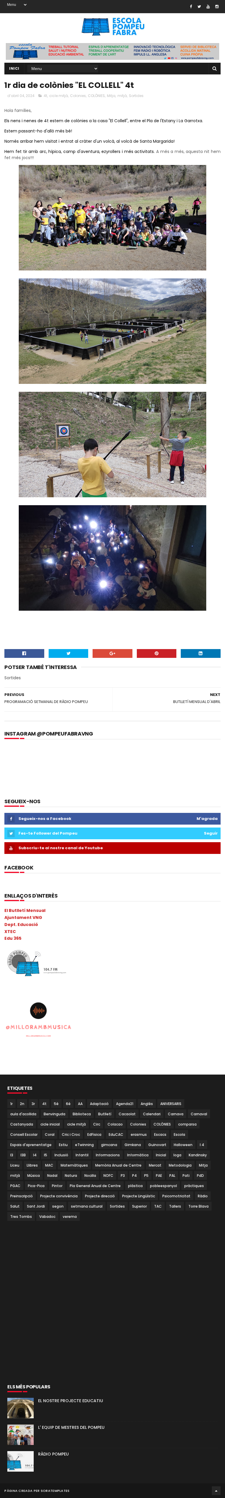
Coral (49, 1134)
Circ (96, 1124)
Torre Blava (198, 1206)
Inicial (161, 1155)
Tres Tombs (21, 1216)
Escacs (160, 1134)
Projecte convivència (59, 1196)
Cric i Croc (71, 1134)
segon (58, 1206)
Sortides (136, 95)
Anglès (147, 1103)
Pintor (57, 1185)
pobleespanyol (163, 1185)
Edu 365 (12, 938)
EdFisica (94, 1134)
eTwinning (84, 1144)
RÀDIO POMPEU (53, 1454)
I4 (35, 1155)
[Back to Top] (216, 1490)
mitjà (122, 95)
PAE (159, 1175)
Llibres (32, 1165)
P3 (123, 1175)
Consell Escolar (24, 1134)
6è (68, 1103)
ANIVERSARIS (170, 1103)
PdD (200, 1175)
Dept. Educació (21, 924)
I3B (23, 1155)
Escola (179, 1134)
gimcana (109, 1144)
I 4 (202, 1144)
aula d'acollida (23, 1113)
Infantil (82, 1155)
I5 (45, 1155)
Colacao (115, 1124)
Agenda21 (124, 1103)
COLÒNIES (96, 95)
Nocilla (90, 1175)
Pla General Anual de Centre (95, 1185)
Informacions (108, 1155)
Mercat (155, 1165)
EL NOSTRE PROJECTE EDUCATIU (70, 1401)
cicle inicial (50, 1124)
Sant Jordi (36, 1206)
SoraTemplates (55, 1490)
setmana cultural (87, 1206)
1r (11, 1103)
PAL (172, 1175)
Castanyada (21, 1124)
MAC (49, 1165)
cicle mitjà (58, 95)
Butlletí (104, 1113)
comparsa (187, 1124)
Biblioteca (82, 1113)
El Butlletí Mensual (24, 910)
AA (80, 1103)
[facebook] (191, 6)
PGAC (15, 1185)
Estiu (63, 1144)
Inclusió (61, 1155)
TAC (158, 1206)
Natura (71, 1175)
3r (33, 1103)
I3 (11, 1155)
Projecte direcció (100, 1196)
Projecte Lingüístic (138, 1196)
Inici (14, 68)
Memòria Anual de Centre (118, 1165)
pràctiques (194, 1185)
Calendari (152, 1113)
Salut (15, 1206)
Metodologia (180, 1165)
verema (70, 1216)
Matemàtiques (74, 1165)
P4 (134, 1175)
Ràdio (203, 1196)
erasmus (139, 1134)
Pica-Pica (36, 1185)
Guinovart (157, 1144)
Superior (139, 1206)
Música (33, 1175)
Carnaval (199, 1113)
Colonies (78, 95)
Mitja (111, 95)
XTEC (10, 931)
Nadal (52, 1175)
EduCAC (116, 1134)
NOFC (108, 1175)
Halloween (183, 1144)
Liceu (14, 1165)
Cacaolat (127, 1113)
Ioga (177, 1155)
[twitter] (199, 6)
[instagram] (217, 6)
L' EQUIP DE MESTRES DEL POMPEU (71, 1427)
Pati (186, 1175)
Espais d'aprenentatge (31, 1144)
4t (45, 95)
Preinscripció (21, 1196)
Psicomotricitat (176, 1196)
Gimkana (133, 1144)
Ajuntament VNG (23, 917)
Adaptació (99, 1103)
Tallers (175, 1206)
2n (22, 1103)
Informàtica (138, 1155)
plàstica (135, 1185)
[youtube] (208, 6)
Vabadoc (47, 1216)
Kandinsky (198, 1155)
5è (56, 1103)
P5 (146, 1175)
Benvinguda (54, 1113)
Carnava (175, 1113)
